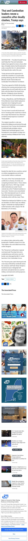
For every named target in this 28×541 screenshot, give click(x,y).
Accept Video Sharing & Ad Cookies (14, 529)
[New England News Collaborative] (14, 390)
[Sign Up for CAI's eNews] (14, 362)
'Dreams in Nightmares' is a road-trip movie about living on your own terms (19, 468)
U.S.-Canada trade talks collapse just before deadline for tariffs (18, 432)
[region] (14, 517)
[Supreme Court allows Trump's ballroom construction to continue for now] (6, 458)
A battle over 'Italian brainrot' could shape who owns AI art (18, 442)
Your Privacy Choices (14, 538)
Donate (23, 2)
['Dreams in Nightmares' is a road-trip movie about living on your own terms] (6, 469)
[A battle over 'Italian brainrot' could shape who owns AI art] (6, 443)
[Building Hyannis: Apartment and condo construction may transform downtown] (14, 414)
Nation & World (10, 279)
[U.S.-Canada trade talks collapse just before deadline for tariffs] (6, 433)
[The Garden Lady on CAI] (14, 333)
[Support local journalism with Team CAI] (14, 311)
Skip (14, 534)
